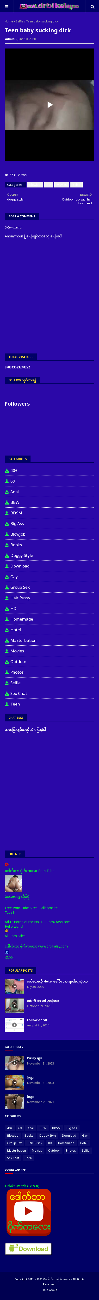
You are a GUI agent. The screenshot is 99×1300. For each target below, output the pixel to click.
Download (20, 566)
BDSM (16, 513)
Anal (14, 491)
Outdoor (18, 661)
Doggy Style (21, 555)
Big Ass (17, 523)
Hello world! (14, 926)
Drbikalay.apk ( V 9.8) (22, 1185)
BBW (14, 502)
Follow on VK (37, 1020)
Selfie (19, 21)
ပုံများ (31, 1077)
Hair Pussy (20, 598)
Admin (10, 39)
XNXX (9, 957)
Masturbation (23, 640)
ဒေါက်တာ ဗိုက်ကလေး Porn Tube (29, 870)
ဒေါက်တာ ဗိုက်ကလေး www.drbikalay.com (36, 946)
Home (9, 21)
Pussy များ (34, 1058)
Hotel (15, 629)
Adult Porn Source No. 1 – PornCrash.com (37, 922)
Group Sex (20, 587)
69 (12, 481)
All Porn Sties (15, 936)
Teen (15, 704)
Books (16, 544)
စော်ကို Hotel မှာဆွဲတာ (43, 1000)
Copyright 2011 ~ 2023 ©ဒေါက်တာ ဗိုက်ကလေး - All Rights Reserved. (49, 1281)
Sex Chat (18, 693)
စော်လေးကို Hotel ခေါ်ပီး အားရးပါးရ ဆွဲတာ (57, 981)
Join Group (50, 1290)
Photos (17, 672)
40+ (14, 470)
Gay (14, 576)
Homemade (21, 619)
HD (49, 185)
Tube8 (9, 912)
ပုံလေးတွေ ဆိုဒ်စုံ (17, 896)
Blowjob (35, 185)
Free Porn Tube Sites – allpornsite (31, 908)
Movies (62, 185)
